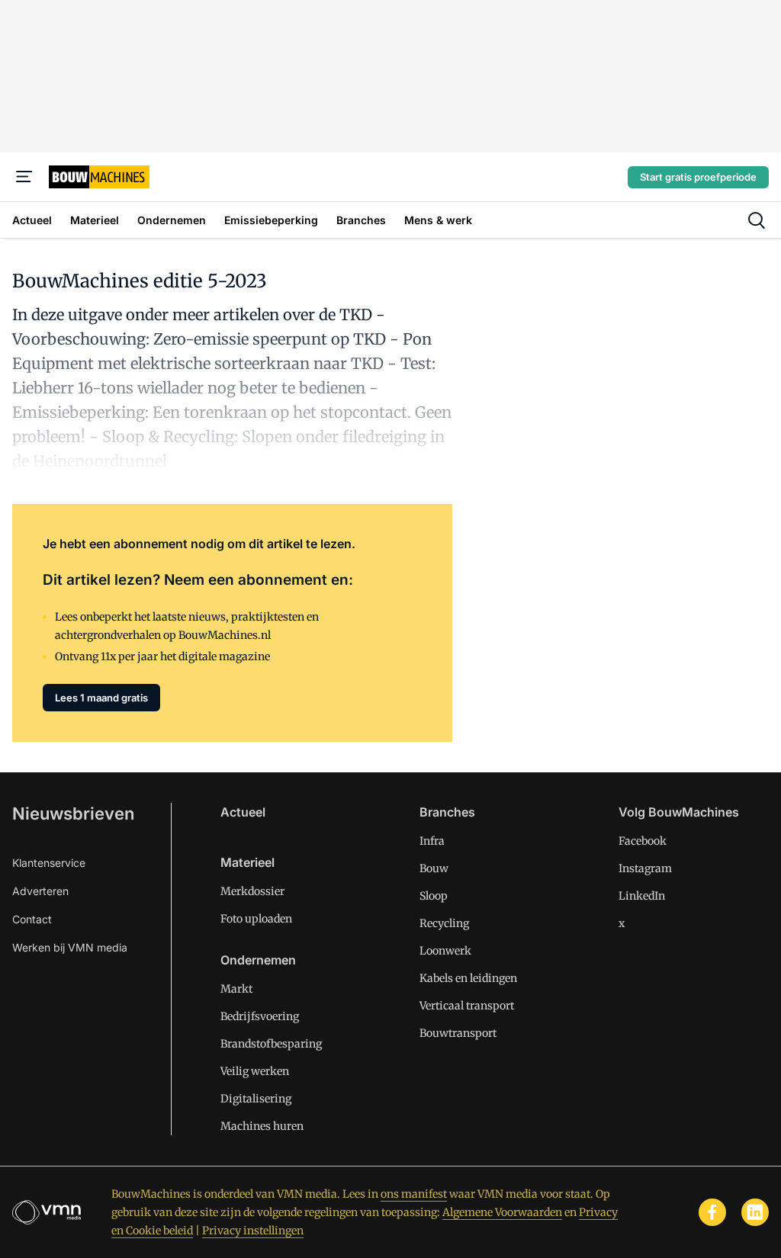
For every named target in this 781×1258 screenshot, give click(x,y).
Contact (32, 919)
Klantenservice (48, 862)
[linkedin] (755, 1212)
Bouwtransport (458, 1033)
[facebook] (712, 1212)
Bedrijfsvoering (259, 1016)
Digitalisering (255, 1099)
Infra (432, 841)
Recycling (444, 923)
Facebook (643, 841)
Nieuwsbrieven (73, 813)
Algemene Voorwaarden (502, 1212)
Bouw (433, 868)
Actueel (242, 812)
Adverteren (40, 890)
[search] (756, 220)
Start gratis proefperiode (698, 177)
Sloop (433, 896)
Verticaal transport (466, 1005)
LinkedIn (642, 896)
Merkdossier (252, 891)
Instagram (645, 868)
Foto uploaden (256, 919)
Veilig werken (254, 1071)
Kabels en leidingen (468, 978)
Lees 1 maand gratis (101, 698)
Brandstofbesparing (271, 1044)
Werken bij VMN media (69, 947)
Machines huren (262, 1126)
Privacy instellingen (253, 1230)
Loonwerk (445, 951)
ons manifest (414, 1194)
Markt (236, 989)
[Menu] (24, 177)
